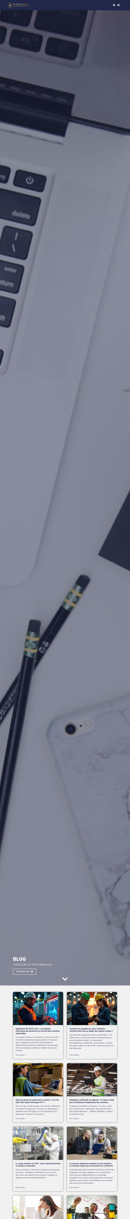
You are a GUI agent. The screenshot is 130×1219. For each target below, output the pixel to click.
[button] (69, 4)
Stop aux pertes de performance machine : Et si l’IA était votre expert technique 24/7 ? (37, 1101)
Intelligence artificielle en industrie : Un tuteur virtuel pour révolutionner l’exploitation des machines (91, 1101)
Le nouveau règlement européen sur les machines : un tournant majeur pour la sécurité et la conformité (91, 1164)
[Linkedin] (114, 5)
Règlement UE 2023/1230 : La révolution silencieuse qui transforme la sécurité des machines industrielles (38, 1031)
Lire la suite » (21, 1055)
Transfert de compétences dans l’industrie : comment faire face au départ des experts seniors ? (91, 1030)
